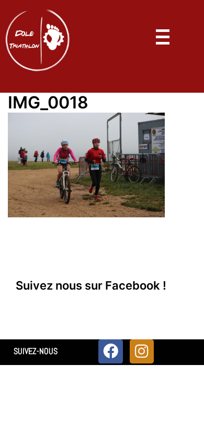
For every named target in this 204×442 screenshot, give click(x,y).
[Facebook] (110, 351)
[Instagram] (142, 351)
